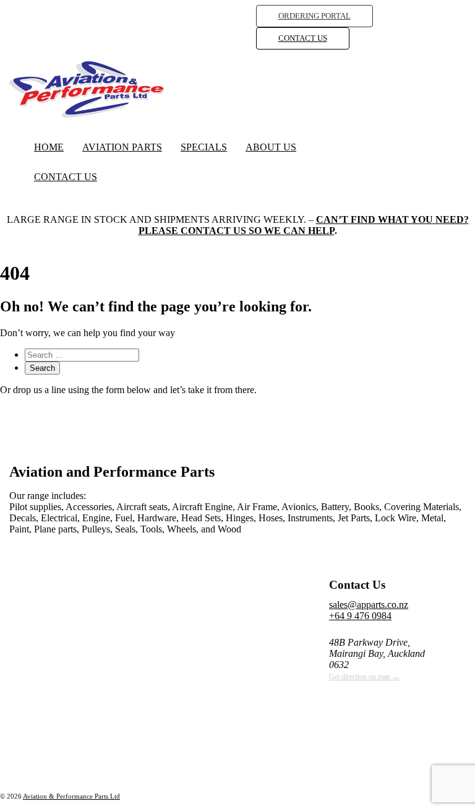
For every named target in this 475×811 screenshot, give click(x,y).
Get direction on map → (364, 676)
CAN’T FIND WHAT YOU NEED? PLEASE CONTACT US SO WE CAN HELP (304, 225)
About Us (271, 147)
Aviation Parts (122, 147)
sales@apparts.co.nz (368, 604)
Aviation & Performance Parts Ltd (71, 796)
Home (49, 147)
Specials (204, 147)
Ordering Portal (314, 15)
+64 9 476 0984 (360, 615)
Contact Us (65, 176)
